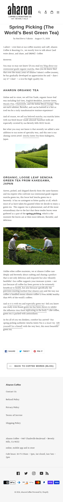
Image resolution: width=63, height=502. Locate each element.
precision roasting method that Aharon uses (23, 291)
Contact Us (11, 392)
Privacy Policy (12, 407)
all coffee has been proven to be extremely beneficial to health (28, 286)
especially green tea (35, 304)
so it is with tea (14, 304)
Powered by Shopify (40, 492)
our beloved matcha (33, 116)
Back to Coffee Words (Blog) (34, 366)
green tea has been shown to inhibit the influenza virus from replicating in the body (30, 309)
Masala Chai (8, 104)
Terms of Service (14, 415)
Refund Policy (12, 399)
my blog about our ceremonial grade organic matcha (30, 67)
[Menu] (58, 12)
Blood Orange (47, 104)
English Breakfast (34, 100)
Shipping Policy (13, 423)
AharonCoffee (26, 492)
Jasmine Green (49, 100)
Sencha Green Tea (31, 136)
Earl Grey (21, 100)
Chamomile (20, 104)
